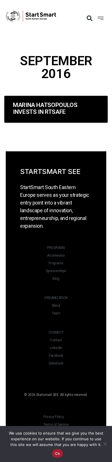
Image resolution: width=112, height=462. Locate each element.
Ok (57, 453)
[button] (89, 18)
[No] (105, 444)
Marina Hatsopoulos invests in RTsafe (45, 108)
